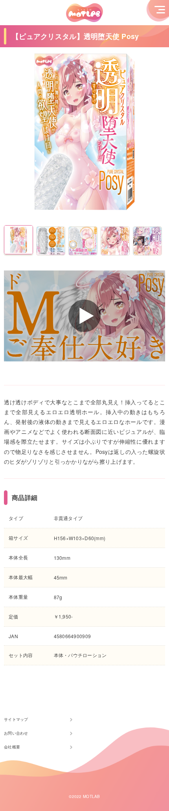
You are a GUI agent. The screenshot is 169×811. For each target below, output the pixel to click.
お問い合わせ (16, 733)
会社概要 (12, 747)
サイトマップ (16, 719)
